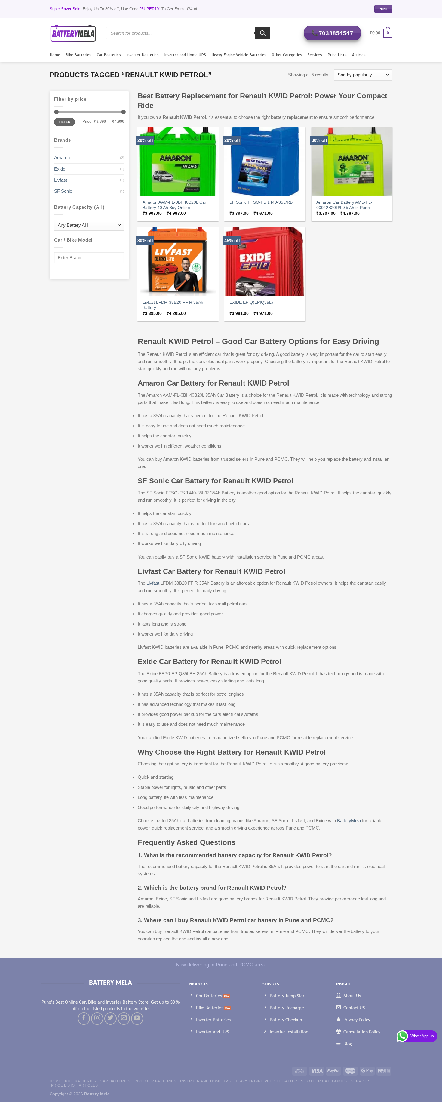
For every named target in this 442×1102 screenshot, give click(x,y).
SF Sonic (63, 191)
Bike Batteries (78, 54)
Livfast (60, 180)
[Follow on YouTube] (137, 1018)
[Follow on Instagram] (97, 1018)
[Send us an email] (124, 1018)
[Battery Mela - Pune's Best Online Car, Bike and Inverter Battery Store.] (73, 33)
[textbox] (88, 225)
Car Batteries (109, 54)
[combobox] (89, 225)
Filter (65, 122)
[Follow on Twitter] (110, 1018)
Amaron (62, 157)
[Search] (262, 33)
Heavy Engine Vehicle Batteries (238, 54)
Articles (359, 54)
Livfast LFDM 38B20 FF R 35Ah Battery (173, 305)
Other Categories (287, 54)
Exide (59, 168)
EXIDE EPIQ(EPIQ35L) (251, 302)
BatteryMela (348, 820)
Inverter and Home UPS (185, 54)
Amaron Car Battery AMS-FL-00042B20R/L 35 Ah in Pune (344, 205)
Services (315, 54)
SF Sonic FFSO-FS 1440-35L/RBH (262, 202)
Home (55, 54)
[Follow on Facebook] (84, 1018)
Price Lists (337, 54)
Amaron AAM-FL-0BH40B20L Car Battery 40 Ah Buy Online (174, 205)
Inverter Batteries (142, 54)
